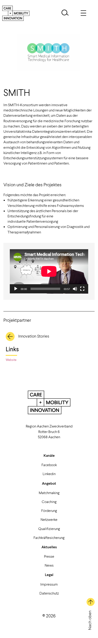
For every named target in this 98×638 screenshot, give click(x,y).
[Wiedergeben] (15, 289)
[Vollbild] (82, 289)
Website (11, 360)
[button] (65, 13)
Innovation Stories (33, 335)
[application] (49, 271)
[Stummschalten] (75, 289)
